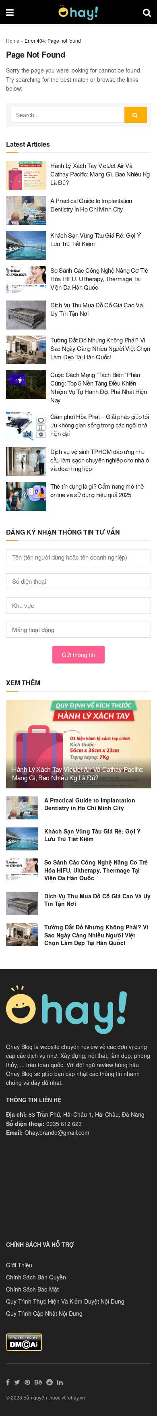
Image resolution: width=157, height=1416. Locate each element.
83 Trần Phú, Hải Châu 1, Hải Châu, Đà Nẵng (87, 1114)
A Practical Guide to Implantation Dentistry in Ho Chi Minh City (91, 204)
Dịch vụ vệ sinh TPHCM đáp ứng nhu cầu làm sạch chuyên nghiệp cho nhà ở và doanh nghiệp (99, 460)
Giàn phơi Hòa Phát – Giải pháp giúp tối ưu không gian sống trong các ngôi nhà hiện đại (99, 424)
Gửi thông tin (78, 655)
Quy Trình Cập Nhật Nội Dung (44, 1313)
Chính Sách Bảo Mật (32, 1289)
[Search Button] (135, 115)
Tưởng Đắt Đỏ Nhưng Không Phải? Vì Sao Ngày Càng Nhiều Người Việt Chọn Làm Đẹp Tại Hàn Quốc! (100, 348)
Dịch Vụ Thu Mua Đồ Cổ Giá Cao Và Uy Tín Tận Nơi (97, 900)
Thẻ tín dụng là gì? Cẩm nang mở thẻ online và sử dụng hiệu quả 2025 (97, 490)
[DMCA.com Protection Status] (24, 1341)
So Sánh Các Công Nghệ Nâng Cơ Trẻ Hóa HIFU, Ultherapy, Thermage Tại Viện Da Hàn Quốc (99, 278)
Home (12, 40)
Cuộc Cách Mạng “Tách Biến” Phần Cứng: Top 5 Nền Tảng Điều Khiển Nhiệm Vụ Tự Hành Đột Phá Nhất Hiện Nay (98, 387)
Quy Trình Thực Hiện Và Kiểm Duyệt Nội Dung (65, 1301)
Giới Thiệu (19, 1265)
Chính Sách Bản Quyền (36, 1277)
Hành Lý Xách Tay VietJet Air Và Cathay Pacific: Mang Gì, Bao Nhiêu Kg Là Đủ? (100, 174)
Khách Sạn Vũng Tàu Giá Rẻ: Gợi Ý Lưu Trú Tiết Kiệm (92, 835)
